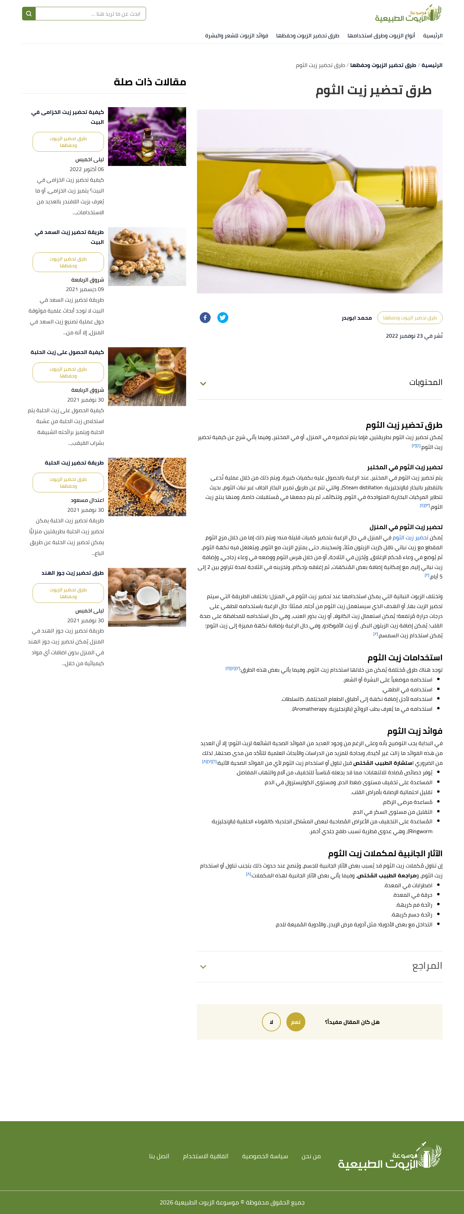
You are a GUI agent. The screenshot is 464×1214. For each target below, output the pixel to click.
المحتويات (426, 382)
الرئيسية (433, 35)
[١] (418, 445)
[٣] (427, 505)
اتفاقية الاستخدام (206, 1156)
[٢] (414, 445)
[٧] (209, 761)
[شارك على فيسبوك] (205, 317)
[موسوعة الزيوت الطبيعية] (408, 13)
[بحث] (29, 13)
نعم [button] (296, 1022)
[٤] (422, 505)
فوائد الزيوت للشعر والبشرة (236, 35)
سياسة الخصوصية (265, 1156)
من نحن (311, 1156)
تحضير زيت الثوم (409, 537)
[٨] (204, 761)
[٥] (228, 668)
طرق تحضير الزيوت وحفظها (307, 35)
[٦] (214, 761)
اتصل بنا (159, 1156)
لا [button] (271, 1022)
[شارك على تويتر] (222, 317)
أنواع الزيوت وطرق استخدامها (381, 35)
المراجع (427, 965)
